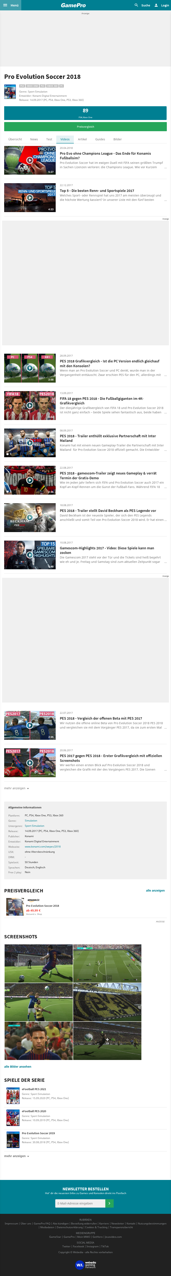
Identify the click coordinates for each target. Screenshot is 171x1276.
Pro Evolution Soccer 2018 (42, 906)
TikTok (105, 1246)
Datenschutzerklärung (70, 1227)
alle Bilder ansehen (17, 1066)
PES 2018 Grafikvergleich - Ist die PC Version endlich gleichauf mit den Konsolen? (109, 363)
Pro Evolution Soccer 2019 (38, 1133)
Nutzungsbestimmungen (152, 1223)
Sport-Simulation (34, 826)
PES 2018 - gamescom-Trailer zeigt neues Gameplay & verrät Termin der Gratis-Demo (108, 475)
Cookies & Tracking (96, 1227)
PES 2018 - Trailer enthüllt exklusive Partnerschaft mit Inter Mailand (108, 438)
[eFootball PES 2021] (13, 1096)
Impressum (11, 1223)
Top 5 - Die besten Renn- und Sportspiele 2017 (97, 190)
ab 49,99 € (33, 910)
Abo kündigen (61, 1223)
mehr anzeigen (15, 1156)
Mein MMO (83, 1237)
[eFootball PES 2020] (13, 1118)
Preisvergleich (85, 126)
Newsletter (117, 1223)
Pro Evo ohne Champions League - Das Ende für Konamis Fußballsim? (105, 156)
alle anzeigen (155, 890)
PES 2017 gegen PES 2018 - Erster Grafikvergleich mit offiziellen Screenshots (111, 758)
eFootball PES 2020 (34, 1111)
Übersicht (15, 139)
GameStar (55, 1237)
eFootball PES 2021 (34, 1089)
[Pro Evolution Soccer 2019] (13, 1140)
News (34, 139)
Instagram (93, 1246)
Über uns (26, 1223)
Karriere (104, 1223)
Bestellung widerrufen (84, 1223)
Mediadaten (47, 1227)
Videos (65, 139)
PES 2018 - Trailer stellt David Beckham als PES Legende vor (108, 510)
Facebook (78, 1246)
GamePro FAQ (42, 1223)
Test (49, 139)
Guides (100, 139)
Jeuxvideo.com (113, 1237)
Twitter (66, 1246)
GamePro (69, 1237)
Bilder (117, 139)
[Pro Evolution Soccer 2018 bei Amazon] (15, 907)
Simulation (31, 820)
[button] (10, 5)
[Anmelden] (109, 1203)
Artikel (82, 139)
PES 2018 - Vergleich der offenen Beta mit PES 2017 (101, 718)
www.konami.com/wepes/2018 (43, 846)
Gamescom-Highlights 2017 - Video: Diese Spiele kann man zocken (107, 550)
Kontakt (131, 1223)
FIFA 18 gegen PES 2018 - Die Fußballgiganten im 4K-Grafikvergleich (101, 401)
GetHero (98, 1237)
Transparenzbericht (121, 1227)
